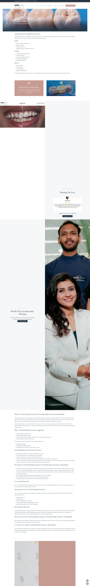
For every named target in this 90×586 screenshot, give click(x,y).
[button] (82, 204)
